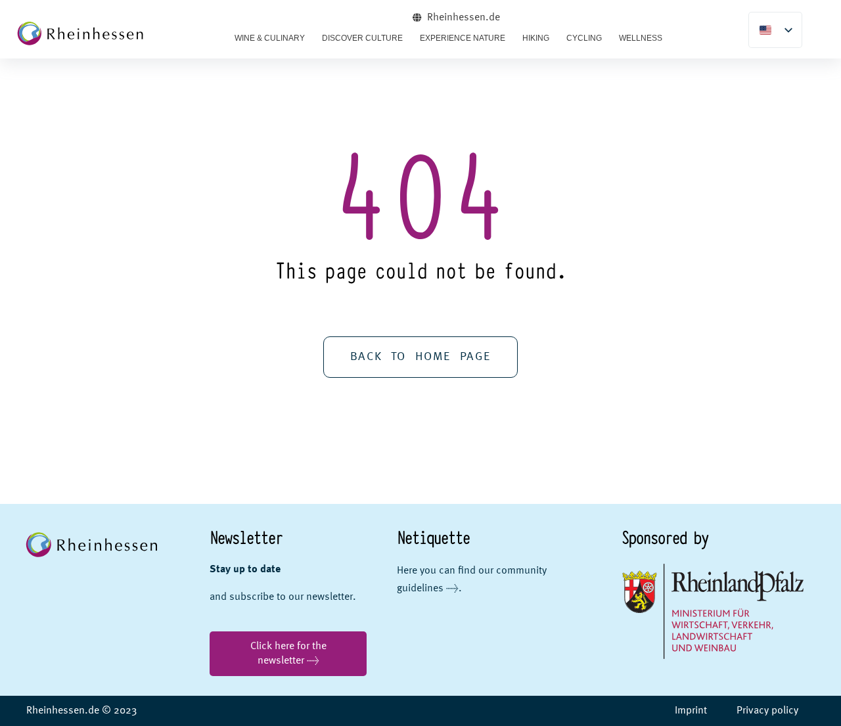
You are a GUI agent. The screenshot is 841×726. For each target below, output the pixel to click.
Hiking (535, 38)
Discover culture (362, 38)
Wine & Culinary (270, 38)
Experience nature (462, 38)
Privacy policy (767, 711)
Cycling (584, 38)
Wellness (640, 38)
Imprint (691, 711)
